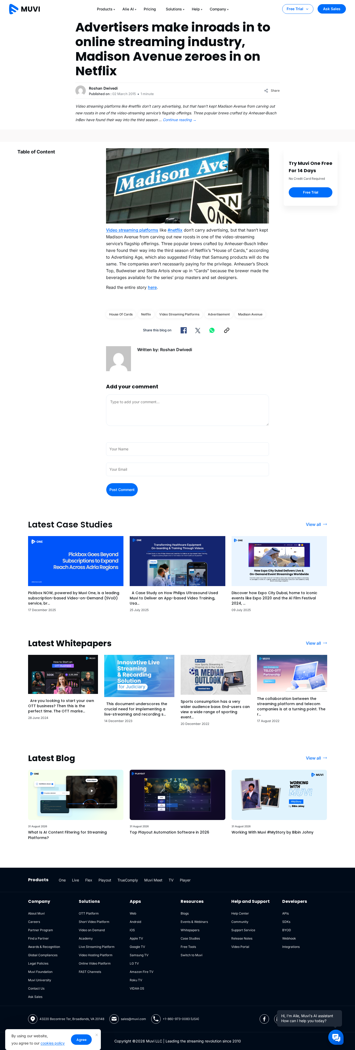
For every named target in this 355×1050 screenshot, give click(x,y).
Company (218, 9)
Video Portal (240, 947)
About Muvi (36, 913)
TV (171, 880)
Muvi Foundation (40, 972)
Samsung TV (139, 955)
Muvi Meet (153, 880)
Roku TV (136, 980)
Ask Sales (331, 9)
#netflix (175, 230)
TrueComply (127, 880)
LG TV (134, 963)
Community (239, 922)
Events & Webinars (194, 922)
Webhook (289, 938)
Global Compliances (42, 955)
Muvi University (39, 980)
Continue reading (179, 119)
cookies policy (53, 1043)
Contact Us (36, 988)
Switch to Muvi (191, 955)
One (62, 880)
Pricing (150, 9)
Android (135, 922)
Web (133, 913)
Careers (34, 922)
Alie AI (128, 9)
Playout (104, 880)
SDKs (286, 922)
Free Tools (188, 947)
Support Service (243, 930)
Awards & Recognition (44, 947)
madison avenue (250, 314)
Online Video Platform (95, 963)
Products (105, 9)
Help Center (240, 913)
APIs (285, 913)
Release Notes (241, 938)
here (152, 287)
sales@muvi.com (133, 1019)
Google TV (137, 947)
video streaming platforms (179, 314)
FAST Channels (90, 972)
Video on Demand (92, 930)
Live (75, 880)
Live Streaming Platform (97, 947)
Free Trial (295, 9)
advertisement (219, 314)
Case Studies (190, 938)
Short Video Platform (94, 922)
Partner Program (40, 930)
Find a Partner (38, 938)
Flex (88, 880)
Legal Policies (38, 963)
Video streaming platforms (132, 230)
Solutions (174, 9)
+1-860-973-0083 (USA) (181, 1019)
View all (313, 524)
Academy (86, 938)
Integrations (291, 947)
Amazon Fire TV (141, 972)
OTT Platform (89, 913)
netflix (146, 314)
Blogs (185, 913)
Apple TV (136, 938)
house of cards (121, 314)
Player (185, 880)
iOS (132, 930)
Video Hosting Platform (96, 955)
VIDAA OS (137, 988)
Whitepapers (190, 930)
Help (196, 9)
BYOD (286, 930)
